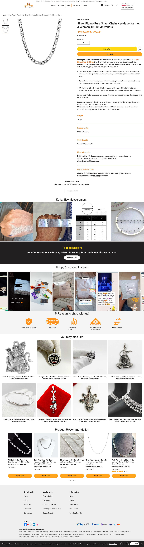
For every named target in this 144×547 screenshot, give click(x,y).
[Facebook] (25, 524)
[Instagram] (37, 524)
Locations (27, 509)
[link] (113, 5)
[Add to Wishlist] (140, 49)
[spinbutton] (83, 43)
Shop (26, 500)
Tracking (96, 176)
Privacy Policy (113, 544)
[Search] (117, 5)
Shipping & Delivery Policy (52, 509)
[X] (31, 524)
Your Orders (74, 505)
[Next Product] (139, 445)
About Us (27, 505)
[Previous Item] (3, 291)
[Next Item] (140, 291)
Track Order (74, 509)
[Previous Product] (5, 445)
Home (4, 15)
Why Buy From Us (76, 513)
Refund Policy (48, 496)
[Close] (141, 543)
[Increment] (88, 43)
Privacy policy (48, 500)
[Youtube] (28, 524)
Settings (124, 544)
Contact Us (28, 513)
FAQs (71, 496)
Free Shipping (81, 35)
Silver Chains (106, 102)
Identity (72, 500)
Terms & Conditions (49, 505)
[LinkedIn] (34, 524)
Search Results (48, 513)
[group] (72, 455)
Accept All (135, 544)
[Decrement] (79, 43)
